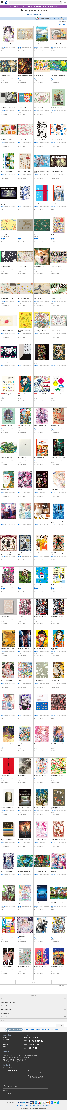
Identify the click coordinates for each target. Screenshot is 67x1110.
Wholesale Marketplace (12, 1071)
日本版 (4, 1046)
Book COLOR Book (41, 394)
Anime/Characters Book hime (25, 75)
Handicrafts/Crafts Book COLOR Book (24, 935)
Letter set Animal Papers (7, 298)
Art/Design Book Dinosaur (7, 648)
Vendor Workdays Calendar (33, 14)
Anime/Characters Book (7, 44)
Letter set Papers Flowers (7, 330)
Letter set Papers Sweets (57, 44)
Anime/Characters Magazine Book (58, 521)
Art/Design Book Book (40, 203)
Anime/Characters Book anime (24, 331)
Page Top (60, 1025)
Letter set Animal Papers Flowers (24, 299)
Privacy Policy (46, 1105)
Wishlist (5, 1037)
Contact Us (5, 1044)
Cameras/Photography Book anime (41, 171)
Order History (6, 1039)
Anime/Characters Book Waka (40, 967)
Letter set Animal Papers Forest (40, 235)
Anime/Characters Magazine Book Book (8, 203)
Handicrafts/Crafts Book (40, 298)
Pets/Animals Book (39, 266)
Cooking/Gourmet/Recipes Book (41, 362)
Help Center (6, 1042)
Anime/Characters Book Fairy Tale (58, 840)
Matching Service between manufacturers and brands (36, 1076)
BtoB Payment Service (12, 1085)
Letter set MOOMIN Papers (58, 75)
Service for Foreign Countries (15, 1076)
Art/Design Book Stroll (6, 457)
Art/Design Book (55, 234)
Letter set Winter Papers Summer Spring (7, 235)
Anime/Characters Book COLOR (57, 649)
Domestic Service (12, 1074)
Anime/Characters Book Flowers (40, 776)
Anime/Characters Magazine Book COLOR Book (8, 553)
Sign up (3, 47)
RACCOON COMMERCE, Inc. (12, 1054)
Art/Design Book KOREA (24, 966)
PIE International (5, 50)
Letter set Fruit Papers (6, 139)
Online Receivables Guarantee (14, 1094)
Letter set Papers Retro (7, 362)
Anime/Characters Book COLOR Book (40, 331)
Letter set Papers (22, 44)
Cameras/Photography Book (58, 457)
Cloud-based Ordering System (37, 1071)
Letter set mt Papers (56, 266)
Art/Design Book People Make (57, 108)
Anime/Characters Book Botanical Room (57, 808)
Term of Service (37, 1105)
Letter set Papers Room (24, 171)
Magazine (20, 489)
